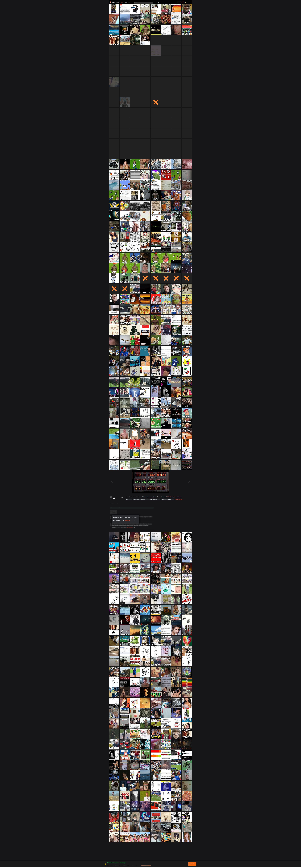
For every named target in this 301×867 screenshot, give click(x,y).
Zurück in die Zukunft (166, 499)
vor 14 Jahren (129, 496)
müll (129, 2)
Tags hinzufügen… (179, 499)
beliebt (125, 2)
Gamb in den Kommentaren (139, 499)
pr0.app (181, 2)
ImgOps (164, 496)
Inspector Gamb (153, 499)
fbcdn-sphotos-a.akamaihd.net (149, 496)
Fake (127, 499)
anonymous (137, 496)
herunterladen (173, 496)
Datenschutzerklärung (146, 865)
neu (122, 2)
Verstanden (192, 863)
